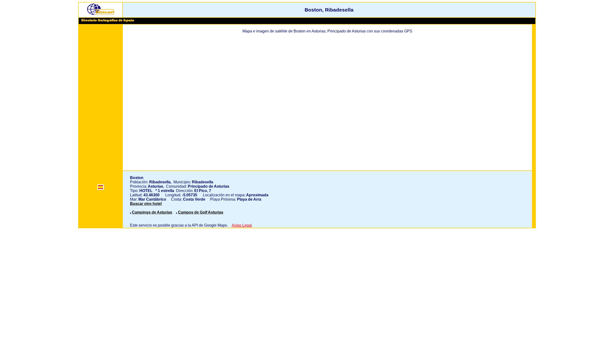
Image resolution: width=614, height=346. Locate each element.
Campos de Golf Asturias (200, 212)
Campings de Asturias (152, 212)
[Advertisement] (100, 99)
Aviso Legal (242, 225)
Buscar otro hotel (146, 204)
